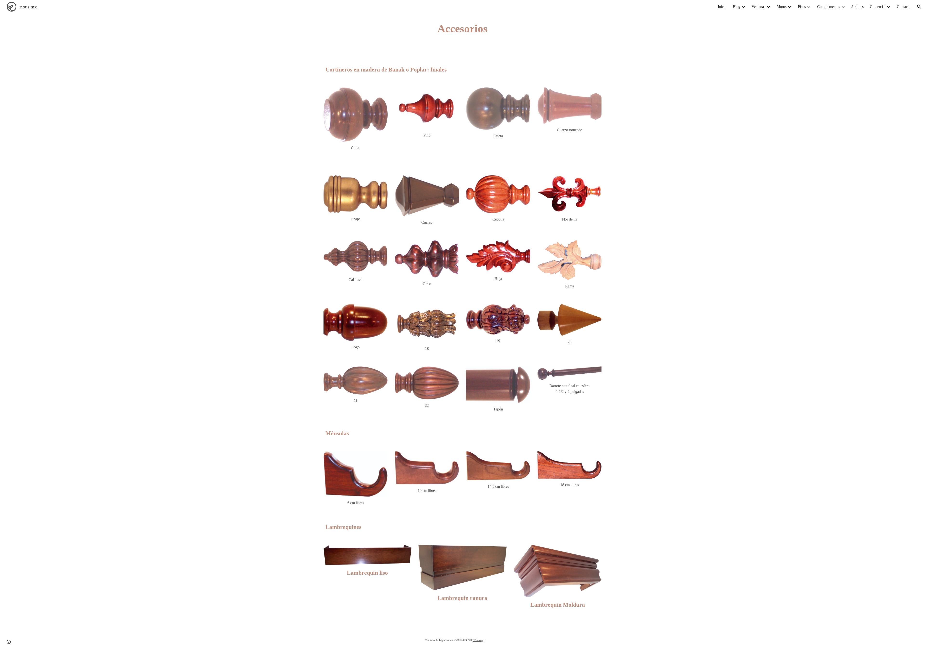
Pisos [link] (802, 7)
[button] (919, 7)
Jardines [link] (857, 7)
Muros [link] (781, 7)
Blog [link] (736, 7)
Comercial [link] (877, 7)
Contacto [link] (904, 7)
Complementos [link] (828, 7)
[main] (462, 28)
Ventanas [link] (758, 7)
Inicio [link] (722, 7)
